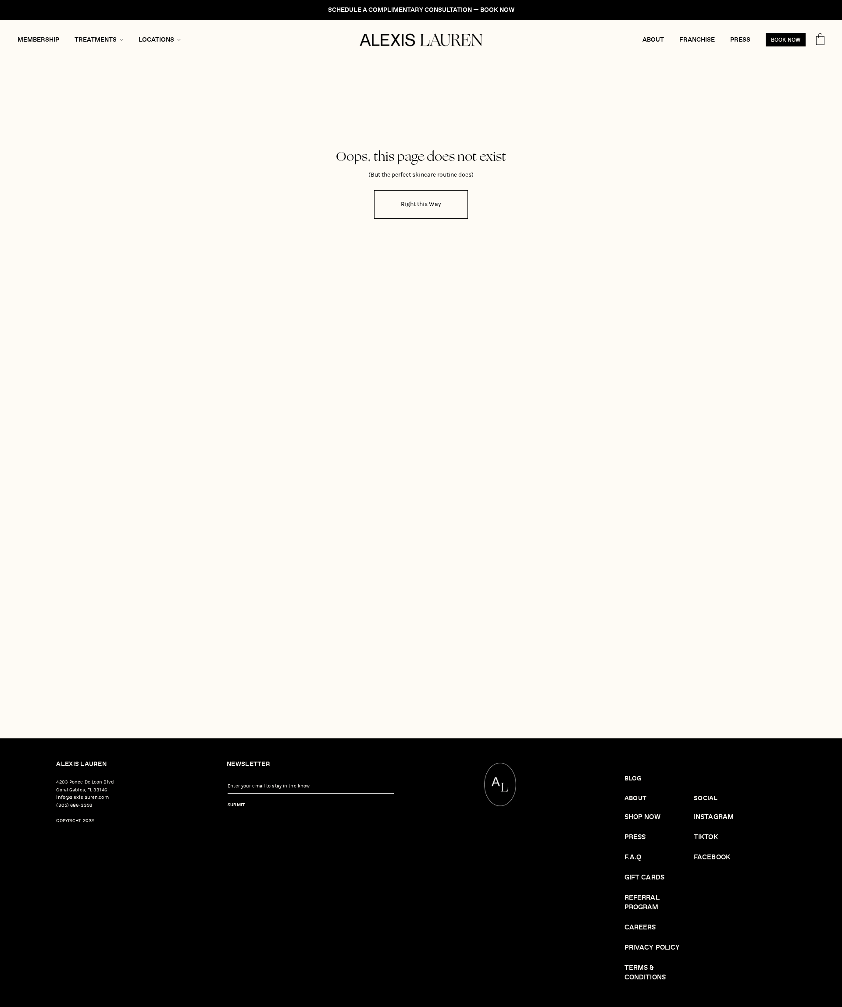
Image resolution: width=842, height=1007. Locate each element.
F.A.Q (633, 857)
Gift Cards (644, 877)
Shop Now (642, 817)
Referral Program (642, 902)
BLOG (632, 778)
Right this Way (421, 204)
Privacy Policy (652, 947)
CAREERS (640, 927)
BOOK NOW (497, 10)
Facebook (712, 857)
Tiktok (706, 837)
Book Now (785, 40)
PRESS (635, 837)
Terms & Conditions (645, 973)
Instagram (714, 817)
